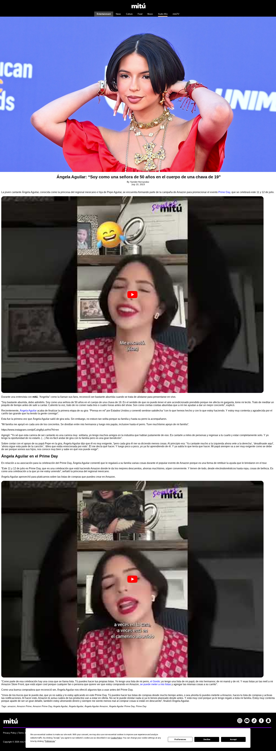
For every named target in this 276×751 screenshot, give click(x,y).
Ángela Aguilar (28, 410)
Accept (233, 739)
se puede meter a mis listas (155, 684)
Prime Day (224, 192)
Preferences (180, 739)
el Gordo (155, 681)
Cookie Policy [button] (116, 738)
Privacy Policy (9, 733)
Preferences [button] (50, 741)
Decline (206, 739)
